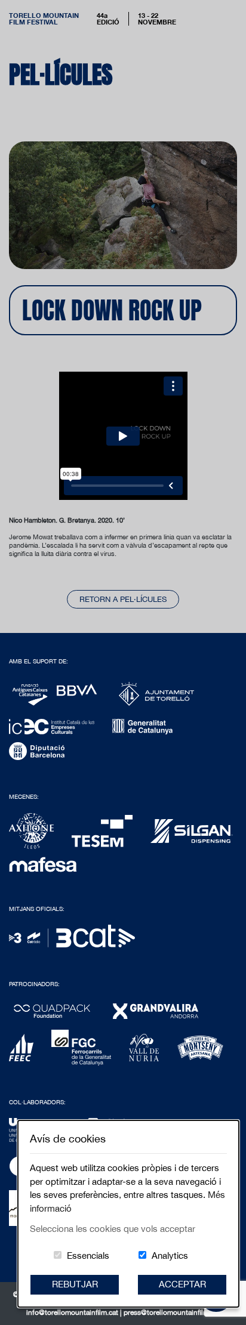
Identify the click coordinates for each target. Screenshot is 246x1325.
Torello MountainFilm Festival (44, 18)
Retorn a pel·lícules (123, 599)
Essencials (88, 1255)
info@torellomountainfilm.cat (73, 1312)
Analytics (170, 1255)
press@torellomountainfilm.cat (172, 1312)
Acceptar (182, 1284)
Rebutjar (75, 1284)
